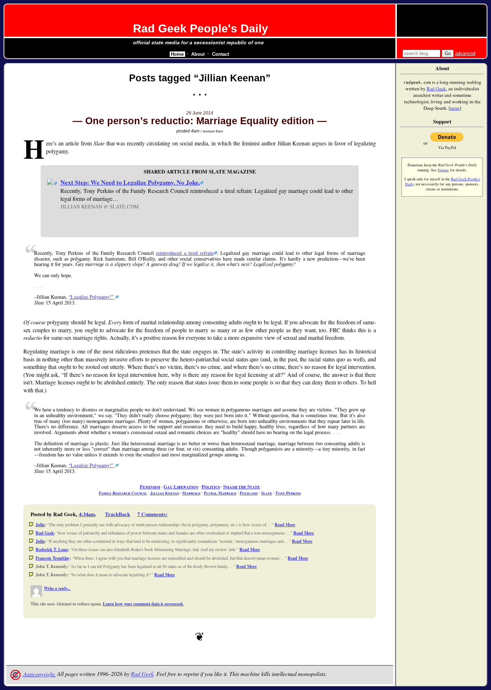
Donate (443, 169)
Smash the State (241, 486)
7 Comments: (152, 514)
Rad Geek (45, 533)
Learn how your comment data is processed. (143, 604)
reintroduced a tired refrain (185, 252)
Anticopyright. (39, 674)
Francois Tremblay (53, 558)
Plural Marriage (220, 493)
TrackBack (117, 514)
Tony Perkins (288, 493)
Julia (40, 525)
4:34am (87, 514)
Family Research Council (123, 493)
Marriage (191, 493)
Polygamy (249, 493)
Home (177, 54)
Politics (211, 486)
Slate (266, 493)
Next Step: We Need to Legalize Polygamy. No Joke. (130, 182)
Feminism (150, 486)
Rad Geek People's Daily (200, 28)
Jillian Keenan (164, 493)
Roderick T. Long (52, 549)
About (198, 54)
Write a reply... (57, 588)
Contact (220, 54)
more (455, 108)
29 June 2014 (199, 113)
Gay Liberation (181, 486)
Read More (285, 525)
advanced (465, 53)
